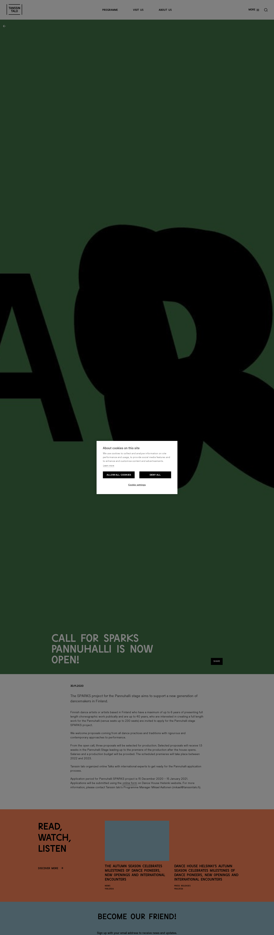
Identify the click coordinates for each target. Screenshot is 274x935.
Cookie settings (137, 485)
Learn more (108, 466)
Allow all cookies (119, 475)
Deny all (155, 475)
